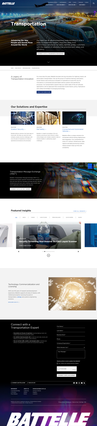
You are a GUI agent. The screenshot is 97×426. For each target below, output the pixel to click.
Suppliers (35, 392)
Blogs (80, 217)
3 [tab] (46, 251)
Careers (74, 2)
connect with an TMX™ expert (20, 189)
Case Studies (43, 217)
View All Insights (79, 211)
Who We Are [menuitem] (71, 4)
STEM (70, 2)
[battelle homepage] (8, 3)
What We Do (18, 68)
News (24, 217)
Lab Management (63, 2)
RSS (85, 402)
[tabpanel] (48, 241)
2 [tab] (44, 251)
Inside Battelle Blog (15, 390)
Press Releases (56, 217)
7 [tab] (52, 251)
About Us (26, 388)
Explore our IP (13, 302)
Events (25, 393)
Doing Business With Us (52, 2)
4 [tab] (47, 251)
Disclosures (68, 402)
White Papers (69, 217)
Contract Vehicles (37, 390)
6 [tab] (50, 251)
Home (12, 68)
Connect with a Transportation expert (51, 53)
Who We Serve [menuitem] (61, 4)
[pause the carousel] (48, 255)
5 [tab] (49, 251)
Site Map (81, 402)
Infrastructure (26, 68)
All (16, 217)
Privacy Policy (62, 402)
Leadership (26, 390)
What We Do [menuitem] (49, 4)
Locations (35, 393)
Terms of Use (75, 402)
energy (19, 297)
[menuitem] (54, 5)
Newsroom (81, 2)
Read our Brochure (44, 92)
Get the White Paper (26, 245)
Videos (33, 217)
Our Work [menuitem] (82, 4)
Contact (86, 2)
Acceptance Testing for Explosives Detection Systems (47, 241)
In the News (13, 392)
